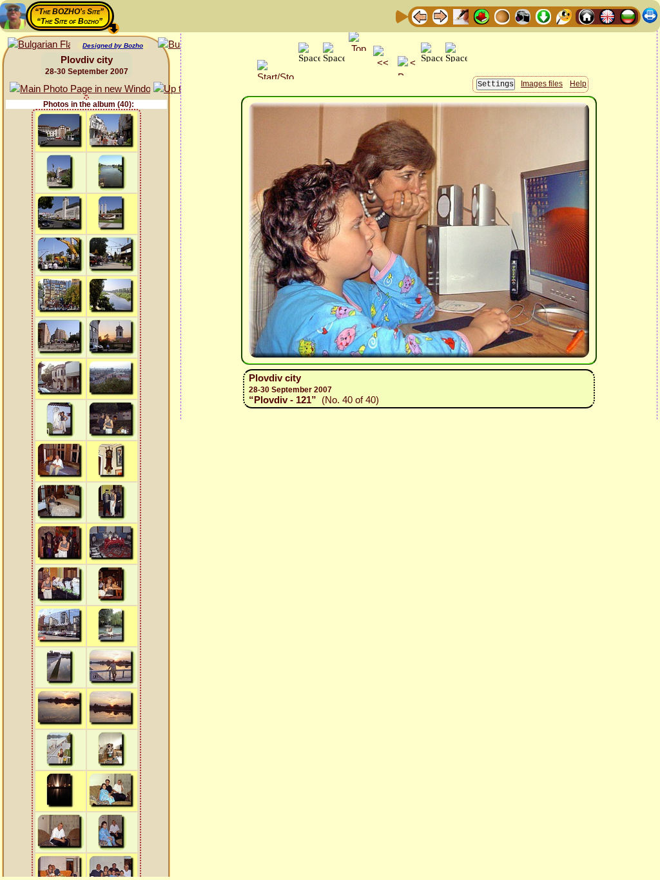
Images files (542, 83)
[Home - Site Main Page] (586, 15)
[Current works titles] (502, 15)
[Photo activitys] (522, 15)
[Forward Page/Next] (440, 15)
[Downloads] (543, 15)
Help (578, 83)
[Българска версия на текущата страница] (39, 45)
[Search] (564, 15)
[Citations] (481, 15)
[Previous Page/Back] (419, 15)
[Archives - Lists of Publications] (461, 15)
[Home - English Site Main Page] (607, 15)
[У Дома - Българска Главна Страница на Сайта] (628, 15)
